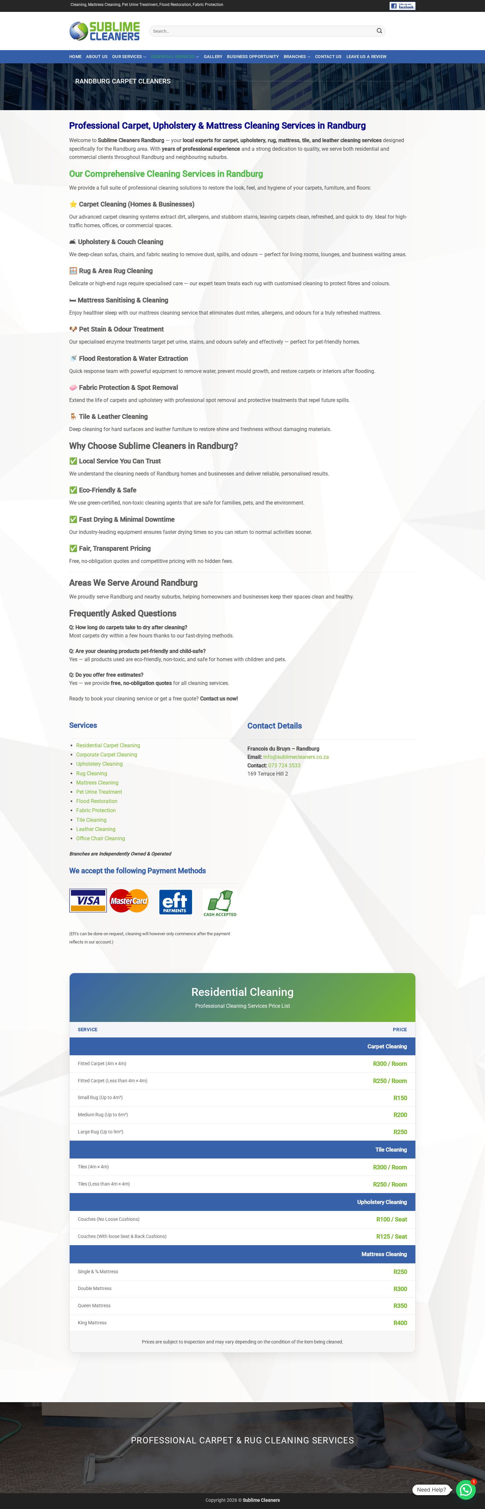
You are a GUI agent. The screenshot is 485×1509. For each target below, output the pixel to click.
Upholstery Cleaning (99, 764)
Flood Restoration (96, 801)
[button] (466, 1490)
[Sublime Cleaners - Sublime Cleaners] (104, 31)
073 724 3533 (284, 765)
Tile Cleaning (91, 820)
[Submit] (379, 31)
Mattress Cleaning (97, 783)
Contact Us (328, 56)
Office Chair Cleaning (100, 838)
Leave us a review (366, 56)
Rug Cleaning (91, 773)
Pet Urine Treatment (99, 792)
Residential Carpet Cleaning (108, 745)
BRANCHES (295, 56)
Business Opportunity (253, 56)
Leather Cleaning (95, 829)
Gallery (213, 56)
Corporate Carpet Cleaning (106, 755)
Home (75, 56)
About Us (97, 56)
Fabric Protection (96, 810)
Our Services (127, 56)
